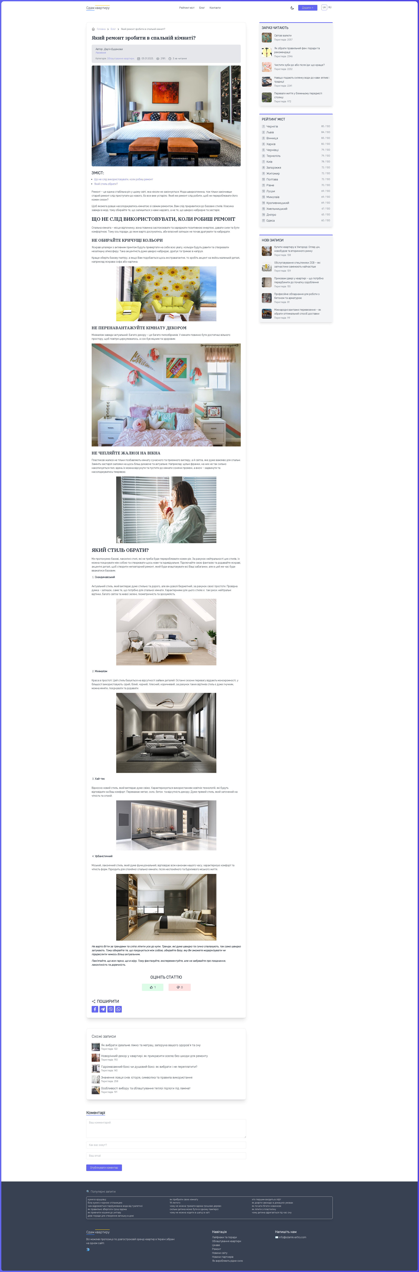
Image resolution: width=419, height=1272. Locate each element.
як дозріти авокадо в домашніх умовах (272, 1202)
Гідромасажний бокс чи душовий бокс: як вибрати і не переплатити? (149, 1067)
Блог (202, 7)
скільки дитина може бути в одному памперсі (194, 1209)
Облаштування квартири (120, 58)
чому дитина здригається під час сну (271, 1212)
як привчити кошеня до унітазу (104, 1212)
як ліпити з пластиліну (264, 1209)
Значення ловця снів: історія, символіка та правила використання (146, 1077)
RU (329, 7)
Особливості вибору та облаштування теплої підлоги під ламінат (146, 1088)
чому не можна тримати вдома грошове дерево (195, 1206)
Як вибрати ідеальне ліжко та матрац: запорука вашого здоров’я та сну (151, 1045)
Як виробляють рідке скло (227, 1260)
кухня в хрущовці (97, 1199)
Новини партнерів (222, 1256)
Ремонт (216, 1249)
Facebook (101, 52)
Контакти (215, 7)
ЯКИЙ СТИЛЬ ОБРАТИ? (106, 183)
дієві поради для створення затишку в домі (111, 1215)
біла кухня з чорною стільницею (105, 1202)
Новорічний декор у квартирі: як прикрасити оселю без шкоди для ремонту (154, 1056)
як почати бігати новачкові (266, 1206)
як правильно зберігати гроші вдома (107, 1209)
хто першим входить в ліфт (266, 1199)
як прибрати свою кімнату (184, 1199)
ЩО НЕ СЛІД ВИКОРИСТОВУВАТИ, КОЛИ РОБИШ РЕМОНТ (123, 179)
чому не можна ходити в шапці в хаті (190, 1212)
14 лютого (175, 1202)
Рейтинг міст (186, 7)
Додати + (307, 7)
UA (324, 7)
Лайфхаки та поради (224, 1237)
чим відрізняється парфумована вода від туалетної (115, 1206)
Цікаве (216, 1245)
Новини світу (219, 1253)
